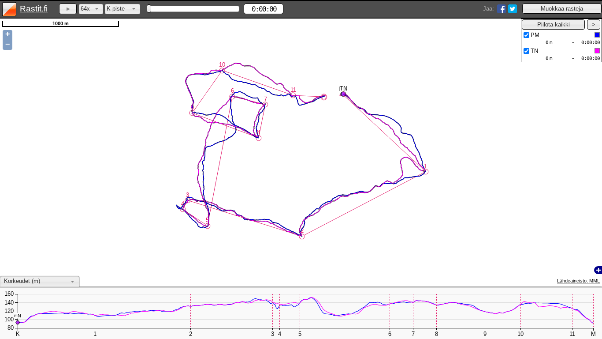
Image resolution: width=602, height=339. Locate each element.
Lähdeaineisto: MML (578, 280)
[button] (562, 9)
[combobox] (91, 9)
